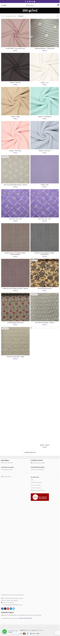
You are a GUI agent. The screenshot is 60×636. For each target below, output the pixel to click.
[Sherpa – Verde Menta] (44, 101)
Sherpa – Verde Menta (44, 116)
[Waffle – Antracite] (15, 67)
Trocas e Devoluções (36, 487)
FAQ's (32, 479)
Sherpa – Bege (15, 116)
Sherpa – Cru (44, 82)
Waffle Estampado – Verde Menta (44, 48)
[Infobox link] (15, 461)
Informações (35, 477)
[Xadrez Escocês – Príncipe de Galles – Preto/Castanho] (15, 237)
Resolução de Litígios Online (38, 490)
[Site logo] (30, 5)
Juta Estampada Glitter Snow (15, 322)
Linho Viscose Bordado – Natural (44, 322)
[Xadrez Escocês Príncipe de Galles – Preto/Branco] (44, 237)
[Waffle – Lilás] (44, 169)
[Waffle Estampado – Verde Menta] (44, 33)
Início (2, 16)
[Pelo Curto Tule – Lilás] (44, 203)
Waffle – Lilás (44, 185)
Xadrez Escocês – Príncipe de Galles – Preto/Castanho (15, 253)
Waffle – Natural (44, 445)
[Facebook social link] (25, 1)
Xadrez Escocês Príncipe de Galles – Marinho (15, 288)
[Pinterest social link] (30, 1)
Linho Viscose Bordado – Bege (15, 356)
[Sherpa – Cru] (44, 67)
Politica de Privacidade (36, 482)
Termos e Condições (36, 485)
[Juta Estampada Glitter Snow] (15, 307)
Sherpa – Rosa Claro (15, 151)
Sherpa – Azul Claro (44, 151)
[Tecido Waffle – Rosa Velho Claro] (15, 33)
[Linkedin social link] (32, 1)
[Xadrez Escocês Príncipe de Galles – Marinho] (15, 273)
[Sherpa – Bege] (15, 101)
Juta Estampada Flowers (45, 288)
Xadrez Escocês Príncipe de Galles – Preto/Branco (44, 253)
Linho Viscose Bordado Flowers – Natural (15, 185)
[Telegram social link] (34, 1)
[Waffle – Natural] (44, 385)
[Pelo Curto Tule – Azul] (15, 203)
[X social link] (27, 1)
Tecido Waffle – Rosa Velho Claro (15, 48)
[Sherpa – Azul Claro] (44, 135)
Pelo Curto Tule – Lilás (44, 219)
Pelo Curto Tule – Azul (15, 219)
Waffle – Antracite (15, 82)
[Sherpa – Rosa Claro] (15, 135)
